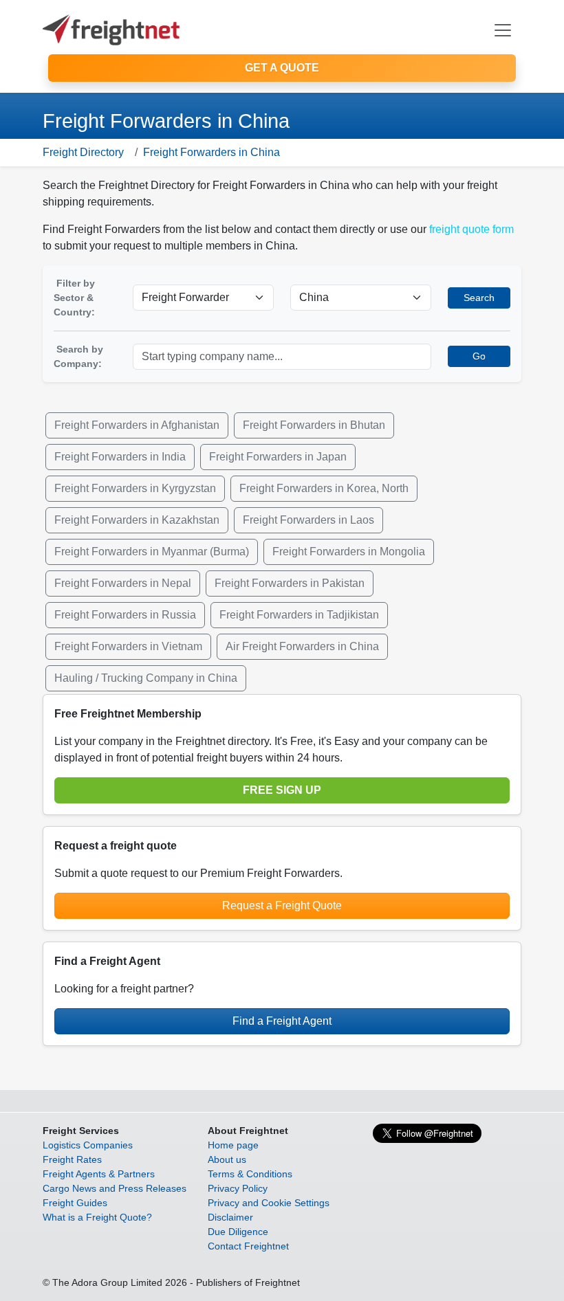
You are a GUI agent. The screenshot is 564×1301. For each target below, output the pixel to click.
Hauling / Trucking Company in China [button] (145, 678)
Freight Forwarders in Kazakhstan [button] (136, 520)
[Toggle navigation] (502, 30)
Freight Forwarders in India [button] (120, 457)
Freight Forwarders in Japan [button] (278, 457)
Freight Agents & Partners (99, 1173)
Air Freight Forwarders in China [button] (302, 646)
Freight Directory (83, 152)
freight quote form (471, 229)
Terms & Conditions (250, 1173)
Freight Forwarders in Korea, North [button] (324, 488)
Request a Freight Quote (282, 905)
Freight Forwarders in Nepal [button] (122, 583)
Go (479, 356)
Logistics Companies (88, 1144)
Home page (233, 1144)
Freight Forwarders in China (211, 152)
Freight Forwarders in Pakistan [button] (290, 583)
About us (227, 1159)
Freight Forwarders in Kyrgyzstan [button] (135, 488)
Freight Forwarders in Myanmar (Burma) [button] (151, 551)
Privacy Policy (238, 1188)
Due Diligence (238, 1231)
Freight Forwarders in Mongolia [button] (348, 551)
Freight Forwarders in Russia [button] (125, 615)
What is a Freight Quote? (97, 1217)
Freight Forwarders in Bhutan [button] (314, 425)
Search (479, 297)
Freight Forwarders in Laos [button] (308, 520)
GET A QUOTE (282, 68)
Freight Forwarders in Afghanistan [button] (136, 425)
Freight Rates (72, 1159)
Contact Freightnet (248, 1246)
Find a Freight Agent (282, 1021)
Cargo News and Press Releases (114, 1188)
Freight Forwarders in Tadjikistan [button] (299, 615)
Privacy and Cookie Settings (268, 1202)
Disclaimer (230, 1217)
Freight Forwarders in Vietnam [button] (128, 646)
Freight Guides (75, 1202)
